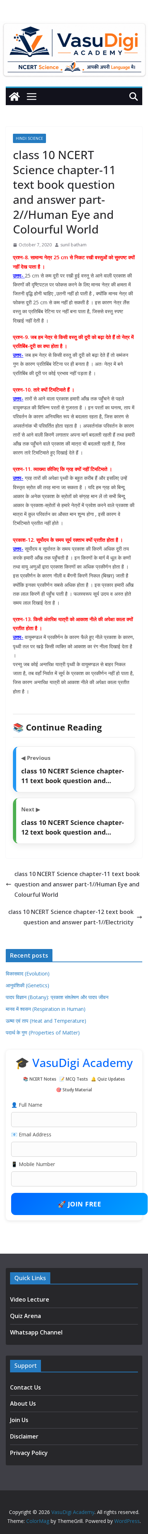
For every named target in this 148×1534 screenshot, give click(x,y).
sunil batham (73, 245)
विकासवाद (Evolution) (28, 973)
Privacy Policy (29, 1453)
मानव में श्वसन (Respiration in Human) (45, 1009)
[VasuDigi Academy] (14, 96)
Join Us (19, 1420)
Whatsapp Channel (36, 1332)
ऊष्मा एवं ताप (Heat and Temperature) (46, 1020)
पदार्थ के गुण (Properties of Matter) (43, 1032)
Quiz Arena (25, 1316)
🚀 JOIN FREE (79, 1204)
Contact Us (25, 1387)
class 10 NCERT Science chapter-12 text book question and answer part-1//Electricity (71, 917)
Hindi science (29, 138)
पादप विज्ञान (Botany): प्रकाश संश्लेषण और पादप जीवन (57, 997)
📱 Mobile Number (33, 1164)
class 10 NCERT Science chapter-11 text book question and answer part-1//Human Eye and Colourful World (77, 884)
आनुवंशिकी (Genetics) (27, 985)
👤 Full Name (26, 1104)
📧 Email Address (31, 1134)
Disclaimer (24, 1436)
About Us (23, 1403)
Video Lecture (29, 1299)
